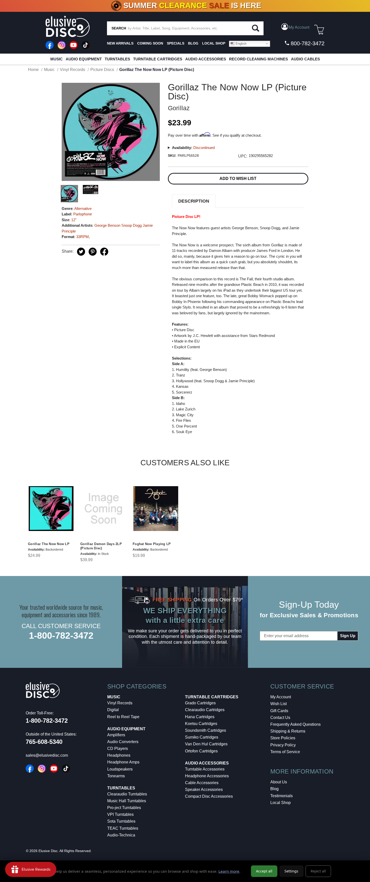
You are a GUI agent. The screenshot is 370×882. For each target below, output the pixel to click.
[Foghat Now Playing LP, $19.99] (155, 508)
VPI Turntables (120, 814)
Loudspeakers (120, 769)
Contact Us (280, 717)
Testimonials (281, 796)
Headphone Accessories (207, 776)
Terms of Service (285, 752)
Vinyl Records (119, 703)
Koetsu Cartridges (201, 723)
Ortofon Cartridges (201, 751)
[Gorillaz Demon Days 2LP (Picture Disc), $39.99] (103, 508)
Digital (113, 710)
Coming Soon (150, 43)
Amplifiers (116, 735)
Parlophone (82, 214)
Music (56, 59)
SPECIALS (175, 43)
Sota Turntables (121, 821)
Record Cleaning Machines (258, 59)
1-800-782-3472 (61, 635)
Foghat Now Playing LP (152, 544)
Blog (274, 789)
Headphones (118, 755)
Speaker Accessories (204, 789)
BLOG (193, 43)
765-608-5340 (44, 741)
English (240, 43)
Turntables (117, 59)
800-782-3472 (306, 43)
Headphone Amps (123, 762)
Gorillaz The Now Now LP (48, 544)
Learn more (228, 871)
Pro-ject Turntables (124, 808)
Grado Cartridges (200, 703)
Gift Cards (279, 711)
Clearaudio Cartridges (205, 710)
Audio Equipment (84, 59)
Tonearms (116, 776)
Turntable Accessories (205, 769)
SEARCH (119, 28)
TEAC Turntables (122, 828)
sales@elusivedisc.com (47, 755)
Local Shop (280, 802)
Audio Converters (122, 742)
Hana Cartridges (199, 717)
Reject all (318, 871)
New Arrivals (120, 43)
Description (193, 201)
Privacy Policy (283, 745)
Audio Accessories (205, 59)
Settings (291, 871)
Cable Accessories (201, 783)
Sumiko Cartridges (201, 737)
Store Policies (282, 738)
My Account (280, 697)
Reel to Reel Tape (123, 717)
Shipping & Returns (287, 731)
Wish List (278, 704)
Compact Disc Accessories (209, 796)
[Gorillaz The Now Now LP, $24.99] (51, 508)
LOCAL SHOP (213, 43)
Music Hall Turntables (126, 801)
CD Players (117, 748)
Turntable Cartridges (157, 59)
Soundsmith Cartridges (205, 730)
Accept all (264, 871)
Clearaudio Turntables (127, 794)
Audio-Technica (121, 835)
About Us (278, 782)
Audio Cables (305, 59)
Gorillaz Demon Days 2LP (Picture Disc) (101, 546)
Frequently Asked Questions (295, 724)
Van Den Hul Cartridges (206, 744)
